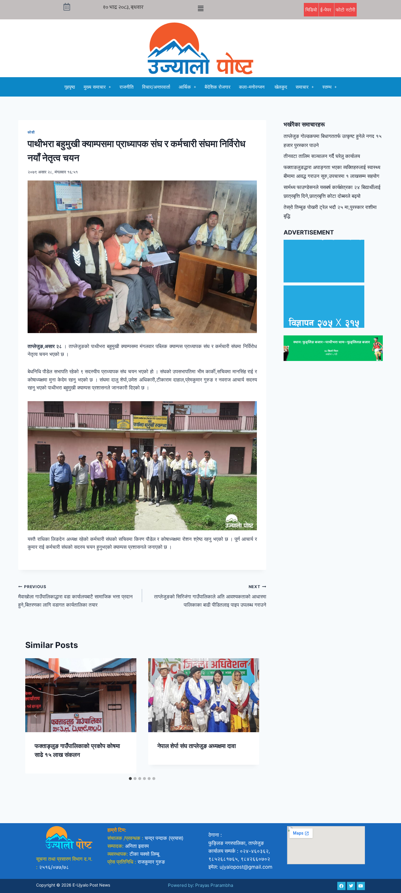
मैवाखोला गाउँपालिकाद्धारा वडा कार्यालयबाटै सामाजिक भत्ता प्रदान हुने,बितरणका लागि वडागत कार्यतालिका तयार (75, 596)
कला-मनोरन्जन (252, 87)
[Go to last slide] (36, 716)
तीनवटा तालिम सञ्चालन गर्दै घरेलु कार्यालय (322, 156)
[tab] (130, 778)
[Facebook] (341, 886)
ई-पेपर (326, 10)
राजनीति (126, 87)
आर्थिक (185, 87)
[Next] (248, 716)
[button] (200, 8)
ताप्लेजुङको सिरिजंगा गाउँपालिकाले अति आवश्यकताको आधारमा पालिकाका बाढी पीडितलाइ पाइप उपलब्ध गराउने (210, 596)
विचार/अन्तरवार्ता (156, 87)
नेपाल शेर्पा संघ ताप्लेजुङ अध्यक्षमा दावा (196, 745)
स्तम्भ (326, 87)
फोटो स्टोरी (345, 10)
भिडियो (311, 10)
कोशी (31, 132)
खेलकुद (280, 87)
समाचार (302, 87)
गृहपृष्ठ (69, 87)
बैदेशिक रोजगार (217, 87)
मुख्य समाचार (95, 87)
